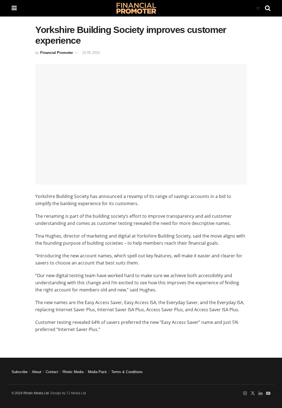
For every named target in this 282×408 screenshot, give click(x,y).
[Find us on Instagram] (245, 393)
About (36, 372)
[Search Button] (267, 8)
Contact (52, 372)
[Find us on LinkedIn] (260, 393)
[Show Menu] (14, 8)
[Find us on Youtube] (268, 393)
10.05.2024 (91, 53)
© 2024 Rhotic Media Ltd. (31, 393)
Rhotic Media (73, 372)
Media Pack (97, 372)
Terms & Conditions (127, 372)
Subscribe (20, 372)
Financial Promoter (56, 53)
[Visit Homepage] (136, 8)
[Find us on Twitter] (253, 393)
